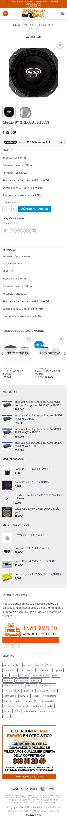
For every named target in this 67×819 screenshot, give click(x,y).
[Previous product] (36, 30)
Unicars (42, 711)
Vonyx (6, 716)
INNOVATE (32, 685)
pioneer (35, 695)
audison (16, 665)
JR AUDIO (7, 690)
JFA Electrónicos (47, 685)
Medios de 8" (46, 25)
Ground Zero (21, 680)
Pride (17, 700)
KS (32, 690)
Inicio (16, 25)
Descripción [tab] (9, 250)
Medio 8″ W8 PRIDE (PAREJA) (12, 372)
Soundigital (22, 706)
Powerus (7, 700)
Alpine (6, 665)
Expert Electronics (40, 675)
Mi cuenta (12, 795)
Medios (29, 25)
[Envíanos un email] (38, 5)
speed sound (37, 706)
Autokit (39, 665)
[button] (5, 13)
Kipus (25, 690)
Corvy (21, 670)
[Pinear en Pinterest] (29, 230)
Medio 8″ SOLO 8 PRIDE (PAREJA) (47, 372)
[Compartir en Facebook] (11, 230)
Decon (30, 670)
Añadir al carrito (34, 209)
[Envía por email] (23, 230)
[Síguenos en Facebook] (28, 5)
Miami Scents (9, 695)
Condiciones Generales (21, 800)
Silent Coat (8, 706)
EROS (6, 675)
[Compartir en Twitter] (17, 230)
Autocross (28, 665)
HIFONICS (36, 680)
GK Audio (7, 680)
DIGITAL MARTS (44, 670)
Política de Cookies (48, 800)
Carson (50, 665)
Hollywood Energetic (13, 685)
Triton (14, 223)
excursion (24, 675)
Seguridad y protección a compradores (34, 802)
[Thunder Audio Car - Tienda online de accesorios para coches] (33, 13)
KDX (17, 690)
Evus (14, 675)
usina (51, 711)
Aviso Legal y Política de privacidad (39, 795)
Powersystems (49, 695)
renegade (27, 700)
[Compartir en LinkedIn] (34, 230)
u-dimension (30, 711)
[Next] (59, 72)
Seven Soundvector (44, 700)
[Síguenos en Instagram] (33, 5)
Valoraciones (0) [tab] (12, 263)
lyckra (54, 690)
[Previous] (8, 72)
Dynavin (59, 670)
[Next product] (30, 30)
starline (50, 706)
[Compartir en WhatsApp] (5, 230)
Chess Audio (9, 670)
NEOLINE (23, 695)
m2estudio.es (33, 814)
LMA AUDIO (42, 690)
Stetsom (7, 711)
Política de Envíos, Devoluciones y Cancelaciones (33, 797)
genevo (55, 675)
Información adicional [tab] (16, 256)
